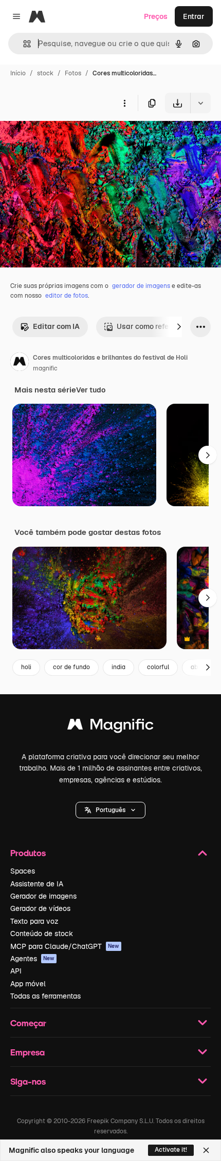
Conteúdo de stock (41, 933)
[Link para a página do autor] (19, 363)
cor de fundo (71, 667)
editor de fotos (66, 296)
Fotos (73, 73)
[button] (110, 810)
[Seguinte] (179, 327)
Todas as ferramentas (45, 996)
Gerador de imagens (43, 896)
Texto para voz (34, 921)
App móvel (28, 983)
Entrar (194, 16)
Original (65, 137)
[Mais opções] (124, 103)
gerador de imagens (141, 286)
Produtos (28, 852)
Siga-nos (28, 1081)
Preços (156, 16)
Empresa (27, 1052)
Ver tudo (90, 390)
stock (45, 73)
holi (26, 667)
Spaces (22, 871)
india (118, 667)
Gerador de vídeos (40, 908)
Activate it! (171, 1150)
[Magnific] (110, 727)
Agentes (32, 958)
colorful (158, 667)
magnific (45, 368)
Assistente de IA (36, 883)
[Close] (206, 1150)
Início (18, 73)
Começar (28, 1023)
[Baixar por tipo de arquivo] (200, 103)
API (16, 971)
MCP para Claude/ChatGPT (64, 946)
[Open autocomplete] (23, 44)
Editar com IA (56, 326)
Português (110, 810)
